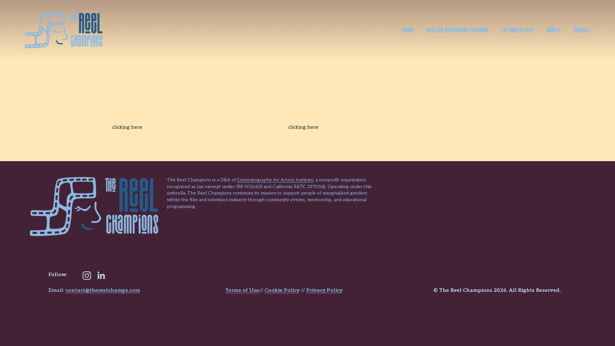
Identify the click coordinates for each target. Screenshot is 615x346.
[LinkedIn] (100, 275)
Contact (581, 30)
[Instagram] (86, 275)
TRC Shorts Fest (517, 30)
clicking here (127, 127)
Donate (553, 30)
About (408, 30)
